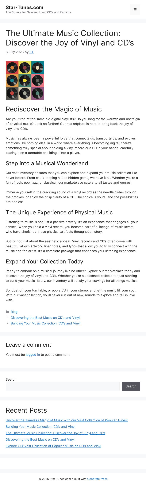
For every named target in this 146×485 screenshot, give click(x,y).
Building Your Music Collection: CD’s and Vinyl (45, 323)
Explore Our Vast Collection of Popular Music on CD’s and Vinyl (53, 446)
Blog (14, 312)
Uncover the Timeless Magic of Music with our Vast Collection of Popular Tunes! (67, 420)
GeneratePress (97, 479)
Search (11, 379)
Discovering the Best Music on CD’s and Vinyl (45, 318)
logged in (33, 355)
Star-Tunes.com (24, 7)
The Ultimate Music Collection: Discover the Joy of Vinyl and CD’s (55, 433)
